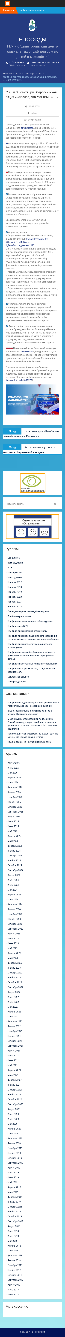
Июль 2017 (13, 1289)
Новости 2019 (15, 592)
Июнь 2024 (13, 885)
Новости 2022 (15, 606)
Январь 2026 (14, 792)
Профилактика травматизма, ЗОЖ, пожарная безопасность (31, 670)
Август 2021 (14, 1050)
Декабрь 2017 (15, 1265)
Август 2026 (14, 763)
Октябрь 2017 (15, 1275)
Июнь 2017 (13, 1294)
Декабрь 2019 (15, 1148)
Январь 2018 (14, 1260)
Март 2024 (13, 899)
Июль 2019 (13, 1172)
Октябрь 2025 (15, 807)
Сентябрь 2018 (15, 1221)
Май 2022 (13, 1007)
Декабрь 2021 (15, 1031)
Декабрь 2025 (15, 797)
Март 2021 (13, 1075)
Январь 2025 (14, 850)
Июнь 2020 (13, 1119)
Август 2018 (14, 1226)
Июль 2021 (13, 1055)
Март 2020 (13, 1133)
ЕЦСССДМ (32, 39)
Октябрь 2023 (15, 924)
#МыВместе (27, 128)
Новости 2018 (15, 587)
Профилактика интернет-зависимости (27, 631)
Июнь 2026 (13, 768)
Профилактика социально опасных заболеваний (33, 663)
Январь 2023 (14, 968)
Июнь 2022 (13, 1002)
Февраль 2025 (15, 846)
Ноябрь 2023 (14, 919)
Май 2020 (13, 1124)
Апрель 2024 (14, 894)
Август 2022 (14, 992)
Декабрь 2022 (15, 972)
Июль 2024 (13, 880)
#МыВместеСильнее (37, 239)
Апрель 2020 (14, 1128)
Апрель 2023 (14, 953)
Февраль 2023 (15, 963)
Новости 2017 (15, 582)
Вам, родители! (15, 562)
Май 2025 (13, 831)
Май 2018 (13, 1241)
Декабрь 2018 (15, 1206)
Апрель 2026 (14, 777)
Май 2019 (13, 1182)
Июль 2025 (13, 821)
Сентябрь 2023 (15, 929)
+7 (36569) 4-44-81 (16, 62)
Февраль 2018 (15, 1255)
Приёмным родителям (19, 616)
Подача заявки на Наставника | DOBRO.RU (29, 742)
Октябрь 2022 (15, 982)
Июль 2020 (13, 1114)
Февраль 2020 (15, 1138)
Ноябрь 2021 (14, 1036)
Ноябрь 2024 (14, 860)
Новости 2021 (15, 601)
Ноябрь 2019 (14, 1153)
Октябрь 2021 (15, 1041)
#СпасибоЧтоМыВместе (18, 242)
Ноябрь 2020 (14, 1094)
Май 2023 (13, 948)
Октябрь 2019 (15, 1158)
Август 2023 (14, 933)
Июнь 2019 (13, 1177)
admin (34, 113)
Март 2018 (13, 1250)
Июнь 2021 (13, 1060)
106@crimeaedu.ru (17, 65)
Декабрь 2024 (15, 855)
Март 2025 (13, 841)
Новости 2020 (15, 597)
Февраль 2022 (15, 1021)
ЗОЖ (10, 567)
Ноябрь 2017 (14, 1270)
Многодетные (15, 577)
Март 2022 (13, 1016)
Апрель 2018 (14, 1246)
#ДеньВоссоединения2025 (20, 245)
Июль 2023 (13, 938)
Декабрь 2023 (15, 914)
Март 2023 (13, 958)
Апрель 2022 (14, 1011)
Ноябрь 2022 (14, 977)
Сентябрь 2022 (15, 987)
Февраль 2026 (15, 787)
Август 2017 (14, 1285)
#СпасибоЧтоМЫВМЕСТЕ (19, 380)
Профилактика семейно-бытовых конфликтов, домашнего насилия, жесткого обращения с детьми (32, 655)
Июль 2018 (13, 1231)
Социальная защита (18, 677)
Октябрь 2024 (15, 865)
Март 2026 (13, 782)
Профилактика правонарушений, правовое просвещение (30, 646)
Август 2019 (14, 1167)
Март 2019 (13, 1192)
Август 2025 (14, 816)
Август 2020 (14, 1109)
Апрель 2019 (14, 1187)
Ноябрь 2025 (14, 802)
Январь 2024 (14, 909)
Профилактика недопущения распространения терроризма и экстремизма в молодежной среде (33, 637)
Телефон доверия (17, 681)
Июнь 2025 (13, 826)
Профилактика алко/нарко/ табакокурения (30, 621)
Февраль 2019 (15, 1197)
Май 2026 (13, 772)
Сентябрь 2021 (15, 1046)
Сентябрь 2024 (15, 870)
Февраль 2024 (15, 904)
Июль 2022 (13, 997)
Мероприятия (15, 572)
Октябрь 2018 (15, 1216)
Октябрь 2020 (15, 1099)
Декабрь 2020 (15, 1089)
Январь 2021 (14, 1085)
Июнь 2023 (13, 943)
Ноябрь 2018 (14, 1211)
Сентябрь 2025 (15, 811)
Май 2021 (13, 1065)
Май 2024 (13, 890)
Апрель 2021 (14, 1070)
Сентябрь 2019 (15, 1163)
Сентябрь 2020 (15, 1104)
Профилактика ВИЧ (18, 626)
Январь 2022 (14, 1026)
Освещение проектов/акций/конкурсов (28, 611)
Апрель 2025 (14, 836)
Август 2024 (14, 875)
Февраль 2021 (15, 1080)
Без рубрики (34, 119)
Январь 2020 (14, 1143)
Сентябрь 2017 (15, 1280)
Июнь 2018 (13, 1236)
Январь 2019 (14, 1202)
